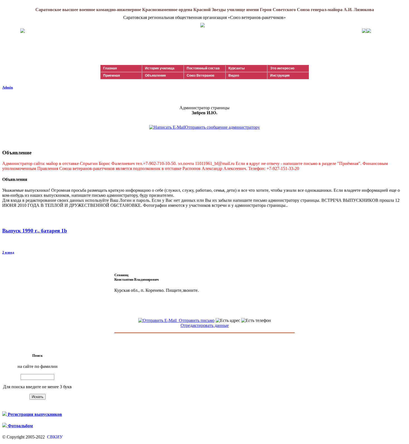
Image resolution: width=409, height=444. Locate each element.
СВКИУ (54, 437)
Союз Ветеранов (200, 75)
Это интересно (282, 68)
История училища (159, 68)
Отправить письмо (196, 320)
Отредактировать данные (205, 325)
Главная (110, 68)
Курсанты (236, 68)
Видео (233, 75)
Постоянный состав (203, 68)
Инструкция (280, 75)
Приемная (111, 75)
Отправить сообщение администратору (222, 127)
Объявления (155, 75)
